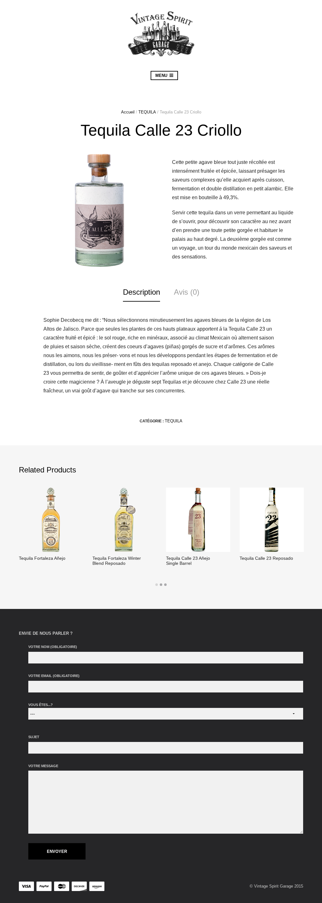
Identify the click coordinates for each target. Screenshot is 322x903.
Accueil (128, 112)
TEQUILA (147, 112)
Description (141, 292)
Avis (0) (186, 292)
